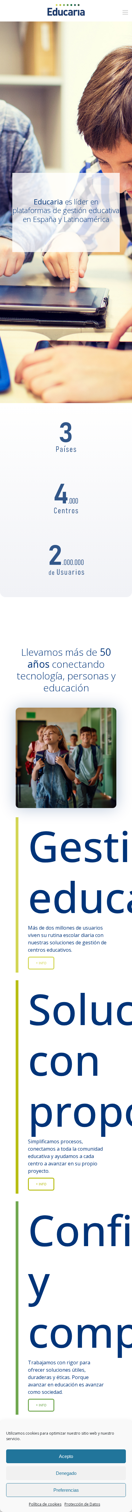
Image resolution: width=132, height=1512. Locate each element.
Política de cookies (45, 1504)
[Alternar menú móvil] (125, 12)
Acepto (66, 1456)
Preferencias (66, 1490)
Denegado (66, 1473)
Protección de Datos (82, 1504)
